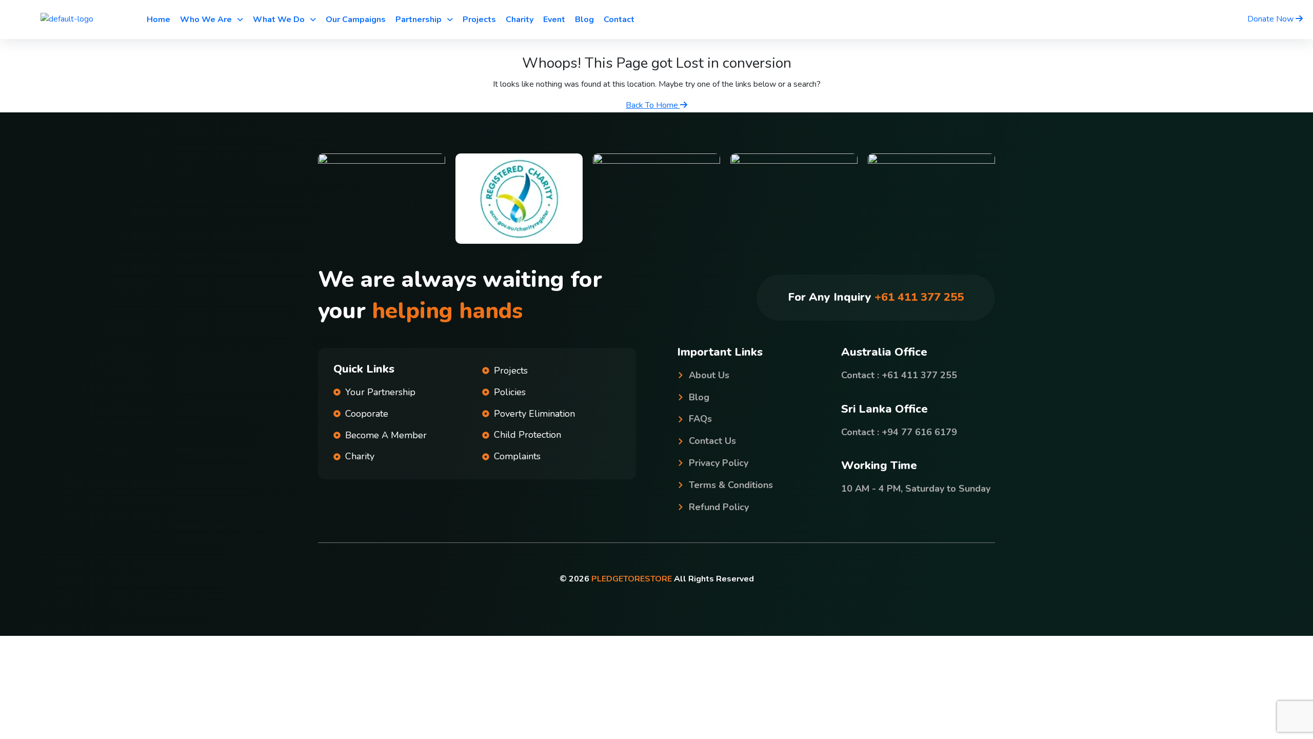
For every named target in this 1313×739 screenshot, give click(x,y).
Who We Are (206, 19)
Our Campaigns (356, 19)
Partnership (418, 19)
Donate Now (1271, 19)
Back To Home (653, 105)
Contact (619, 19)
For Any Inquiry (876, 297)
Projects (479, 19)
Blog (584, 19)
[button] (211, 19)
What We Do (279, 19)
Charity (519, 19)
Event (554, 19)
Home (158, 19)
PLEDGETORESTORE (631, 579)
